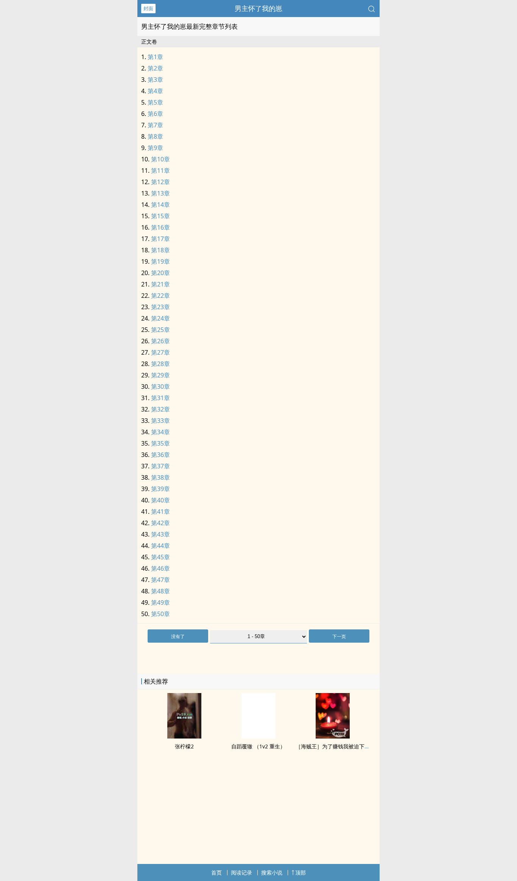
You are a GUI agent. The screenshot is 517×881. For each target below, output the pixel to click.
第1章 (155, 57)
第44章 (160, 545)
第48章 (160, 591)
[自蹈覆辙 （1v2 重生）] (258, 736)
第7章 (155, 125)
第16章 (160, 227)
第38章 (160, 477)
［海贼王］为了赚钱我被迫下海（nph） (343, 746)
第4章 (155, 91)
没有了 (178, 636)
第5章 (155, 102)
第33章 (160, 420)
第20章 (160, 273)
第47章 (160, 580)
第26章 (160, 341)
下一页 (339, 636)
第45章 (160, 557)
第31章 (160, 398)
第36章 (160, 455)
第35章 (160, 443)
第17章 (160, 239)
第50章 (160, 614)
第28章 (160, 364)
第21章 (160, 284)
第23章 (160, 307)
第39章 (160, 489)
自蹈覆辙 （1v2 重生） (258, 746)
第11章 (160, 170)
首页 (216, 872)
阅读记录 (241, 872)
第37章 (160, 466)
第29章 (160, 375)
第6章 (155, 114)
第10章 (160, 159)
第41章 (160, 511)
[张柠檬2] (184, 736)
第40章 (160, 500)
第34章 (160, 432)
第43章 (160, 534)
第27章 (160, 352)
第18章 (160, 250)
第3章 (155, 79)
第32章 (160, 409)
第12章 (160, 182)
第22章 (160, 295)
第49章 (160, 602)
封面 (148, 8)
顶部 (300, 872)
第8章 (155, 136)
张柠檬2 (184, 746)
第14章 (160, 204)
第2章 (155, 68)
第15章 (160, 216)
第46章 (160, 568)
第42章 (160, 523)
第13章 (160, 193)
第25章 (160, 329)
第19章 (160, 261)
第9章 (155, 148)
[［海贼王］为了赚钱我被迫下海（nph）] (333, 736)
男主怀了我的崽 (258, 8)
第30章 (160, 386)
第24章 (160, 318)
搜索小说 (271, 872)
